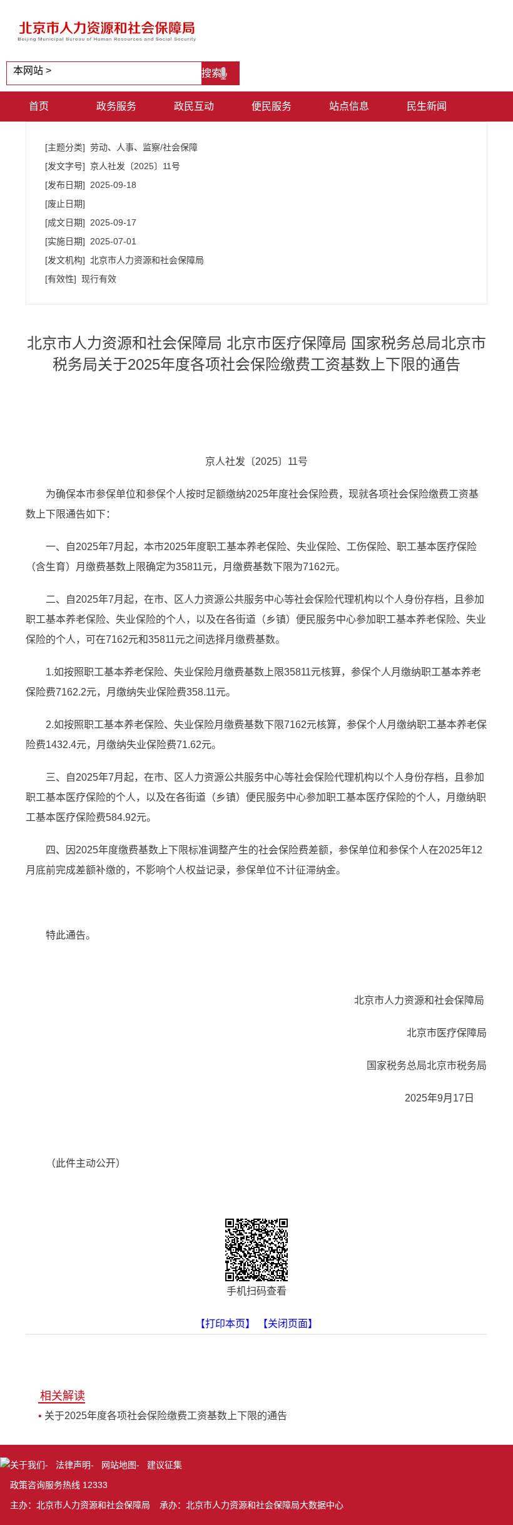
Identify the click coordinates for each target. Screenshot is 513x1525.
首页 (39, 106)
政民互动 (194, 106)
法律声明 (73, 1465)
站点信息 (349, 106)
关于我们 (27, 1465)
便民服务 (271, 106)
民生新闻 (427, 106)
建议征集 (164, 1465)
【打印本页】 (225, 1323)
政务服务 (116, 106)
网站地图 (118, 1465)
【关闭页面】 (288, 1323)
